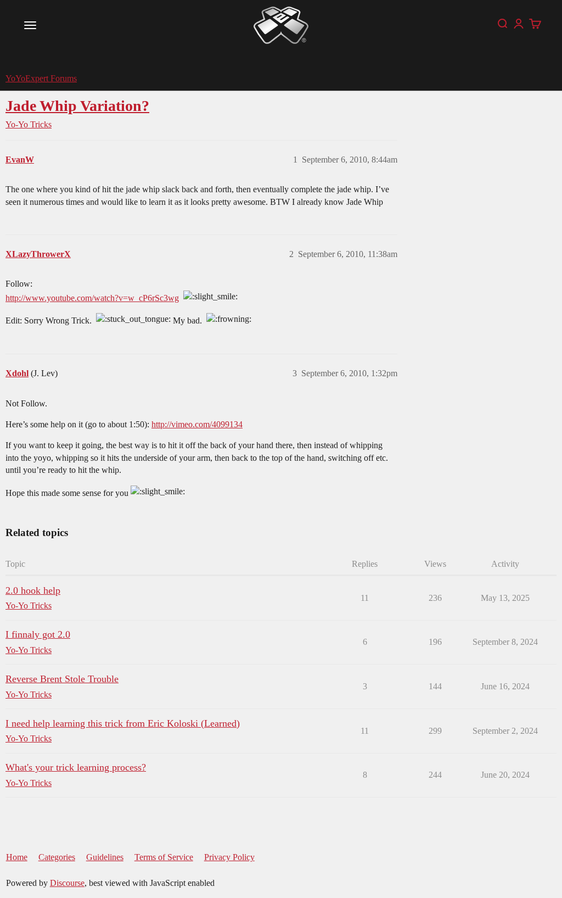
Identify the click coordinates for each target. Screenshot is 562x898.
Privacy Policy (229, 857)
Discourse (67, 883)
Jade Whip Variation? (77, 105)
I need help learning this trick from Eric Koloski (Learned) (122, 723)
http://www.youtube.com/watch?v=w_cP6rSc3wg (92, 298)
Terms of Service (163, 857)
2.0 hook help (32, 590)
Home (16, 857)
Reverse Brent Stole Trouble (62, 678)
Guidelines (104, 857)
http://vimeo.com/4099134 (197, 424)
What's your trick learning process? (75, 767)
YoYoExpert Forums (41, 78)
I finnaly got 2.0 (37, 634)
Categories (56, 857)
